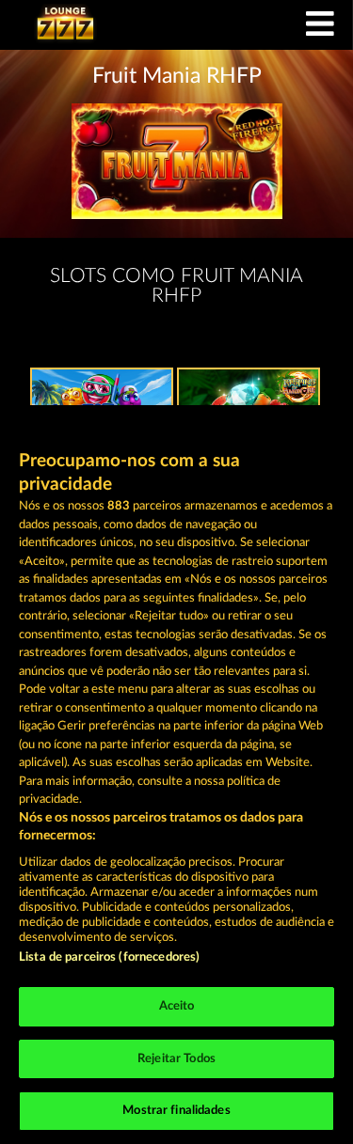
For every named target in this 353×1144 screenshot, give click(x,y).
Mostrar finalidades (176, 1111)
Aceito (177, 1006)
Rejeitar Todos (176, 1059)
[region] (176, 774)
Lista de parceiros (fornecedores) (109, 957)
